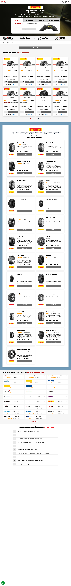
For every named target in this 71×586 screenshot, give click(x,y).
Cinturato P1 (10, 68)
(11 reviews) (56, 219)
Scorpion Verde (50, 311)
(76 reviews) (27, 276)
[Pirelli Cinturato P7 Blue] (41, 170)
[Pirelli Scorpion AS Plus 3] (41, 302)
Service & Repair (55, 20)
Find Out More (24, 154)
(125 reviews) (27, 163)
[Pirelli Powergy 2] (41, 264)
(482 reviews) (27, 257)
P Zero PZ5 (20, 236)
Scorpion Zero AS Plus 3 (23, 349)
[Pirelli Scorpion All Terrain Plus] (12, 302)
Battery (42, 20)
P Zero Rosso (20, 255)
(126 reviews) (39, 408)
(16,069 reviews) (17, 418)
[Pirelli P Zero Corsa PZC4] (41, 208)
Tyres (18, 20)
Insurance (30, 20)
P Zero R (48, 236)
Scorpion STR (20, 311)
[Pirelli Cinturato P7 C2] (12, 189)
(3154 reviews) (57, 182)
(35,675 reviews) (61, 377)
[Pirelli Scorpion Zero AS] (41, 339)
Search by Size (19, 23)
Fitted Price (6, 76)
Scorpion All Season (51, 274)
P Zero (48, 180)
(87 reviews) (62, 408)
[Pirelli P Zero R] (41, 245)
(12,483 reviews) (39, 413)
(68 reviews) (56, 257)
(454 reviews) (27, 332)
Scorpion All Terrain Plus (23, 293)
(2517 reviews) (17, 377)
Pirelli (12, 42)
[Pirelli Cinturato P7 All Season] (12, 170)
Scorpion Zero (21, 330)
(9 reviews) (27, 219)
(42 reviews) (15, 70)
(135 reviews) (27, 313)
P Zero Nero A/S (50, 218)
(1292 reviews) (39, 418)
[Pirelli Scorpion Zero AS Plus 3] (12, 358)
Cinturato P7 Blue (51, 161)
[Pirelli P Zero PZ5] (12, 245)
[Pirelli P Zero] (41, 189)
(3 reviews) (27, 351)
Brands (8, 42)
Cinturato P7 (44, 68)
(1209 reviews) (57, 313)
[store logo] (4, 2)
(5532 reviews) (61, 413)
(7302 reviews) (17, 408)
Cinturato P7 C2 (21, 180)
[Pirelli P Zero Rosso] (12, 264)
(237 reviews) (56, 332)
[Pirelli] (7, 59)
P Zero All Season (44, 98)
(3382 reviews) (47, 70)
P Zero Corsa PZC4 (51, 199)
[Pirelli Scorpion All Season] (41, 283)
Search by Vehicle (32, 23)
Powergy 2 (49, 255)
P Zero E (19, 218)
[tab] (35, 431)
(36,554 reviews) (39, 377)
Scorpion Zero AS (51, 330)
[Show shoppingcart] (66, 2)
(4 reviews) (56, 276)
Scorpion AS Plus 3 (51, 293)
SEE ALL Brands (34, 421)
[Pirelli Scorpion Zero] (12, 339)
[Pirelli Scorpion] (12, 283)
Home (4, 42)
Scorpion (19, 274)
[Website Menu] (69, 2)
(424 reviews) (17, 413)
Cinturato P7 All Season (23, 161)
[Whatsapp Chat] (3, 583)
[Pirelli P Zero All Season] (12, 208)
